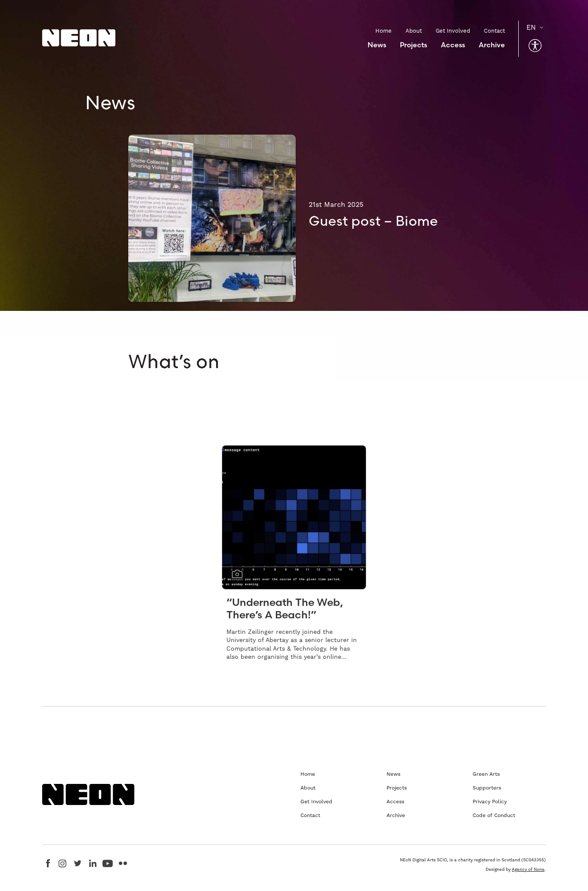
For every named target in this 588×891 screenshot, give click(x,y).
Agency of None (528, 869)
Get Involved (453, 31)
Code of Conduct (494, 815)
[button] (535, 46)
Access (453, 44)
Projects (413, 44)
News (377, 44)
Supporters (487, 788)
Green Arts (486, 774)
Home (383, 31)
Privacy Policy (490, 802)
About (413, 31)
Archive (492, 44)
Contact (494, 31)
